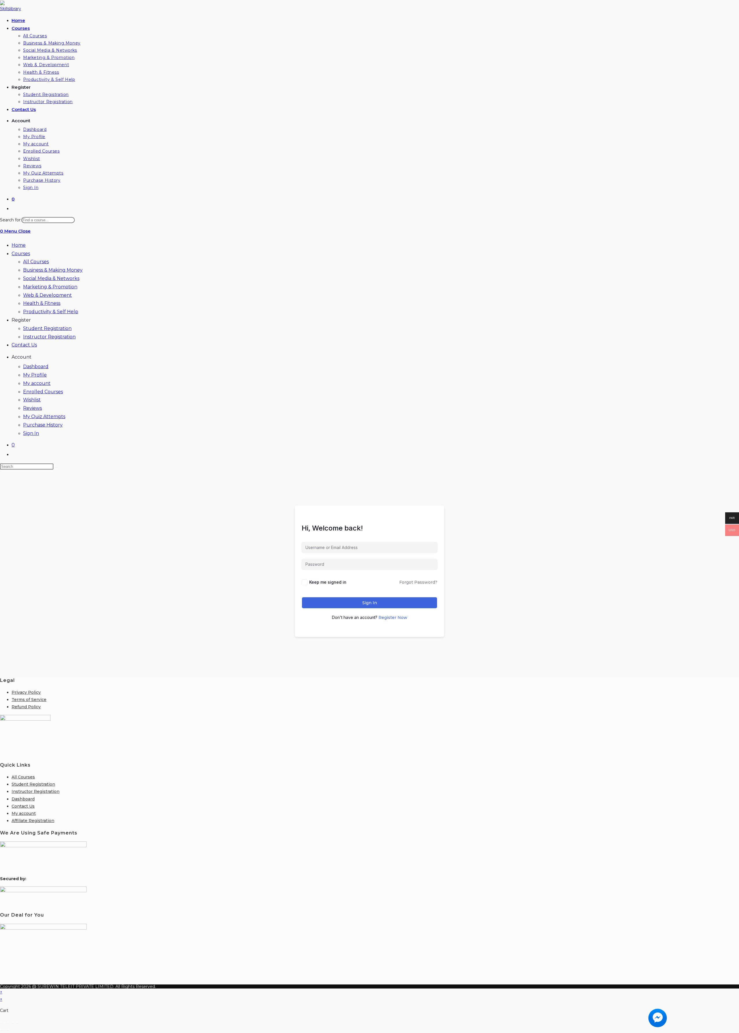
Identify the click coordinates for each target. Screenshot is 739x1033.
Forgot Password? (418, 582)
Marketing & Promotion (50, 287)
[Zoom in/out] (2, 1023)
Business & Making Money (53, 270)
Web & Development (47, 295)
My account (37, 383)
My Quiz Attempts (44, 416)
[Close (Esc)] (18, 1023)
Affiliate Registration (33, 820)
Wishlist (32, 400)
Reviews (32, 408)
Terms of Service (29, 699)
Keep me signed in (327, 582)
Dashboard (35, 366)
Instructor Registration (49, 337)
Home (19, 245)
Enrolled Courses (43, 391)
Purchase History (43, 425)
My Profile (35, 375)
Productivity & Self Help (50, 311)
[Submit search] (57, 467)
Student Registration (47, 328)
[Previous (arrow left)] (2, 1030)
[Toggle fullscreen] (7, 1023)
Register (21, 320)
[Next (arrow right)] (7, 1030)
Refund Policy (26, 706)
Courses (21, 253)
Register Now (392, 617)
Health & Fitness (41, 303)
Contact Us (24, 345)
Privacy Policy (26, 692)
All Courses (36, 261)
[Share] (12, 1023)
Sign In (31, 433)
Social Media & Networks (51, 278)
